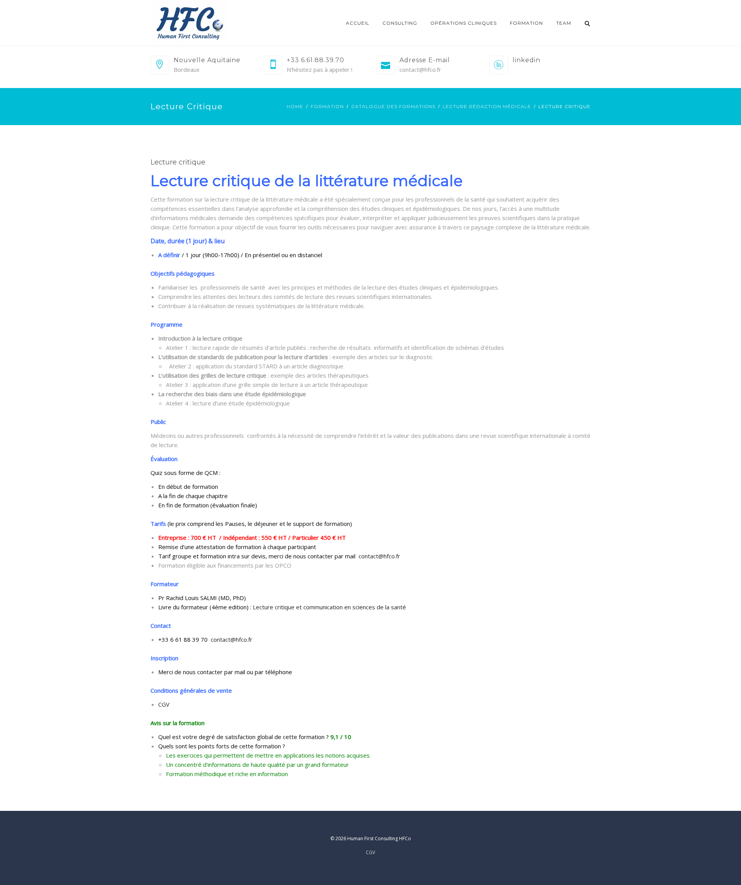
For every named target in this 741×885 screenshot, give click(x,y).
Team (563, 23)
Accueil (357, 23)
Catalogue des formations (393, 106)
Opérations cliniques (463, 23)
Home (295, 106)
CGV (163, 704)
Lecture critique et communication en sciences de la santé (329, 607)
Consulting (399, 23)
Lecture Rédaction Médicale (487, 106)
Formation (526, 23)
